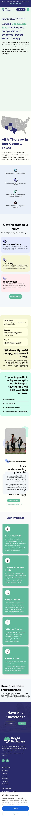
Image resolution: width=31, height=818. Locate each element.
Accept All (15, 808)
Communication (10, 399)
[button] (28, 9)
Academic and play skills (12, 407)
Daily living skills (10, 403)
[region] (15, 805)
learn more (16, 804)
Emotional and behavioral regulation (16, 411)
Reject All (15, 814)
